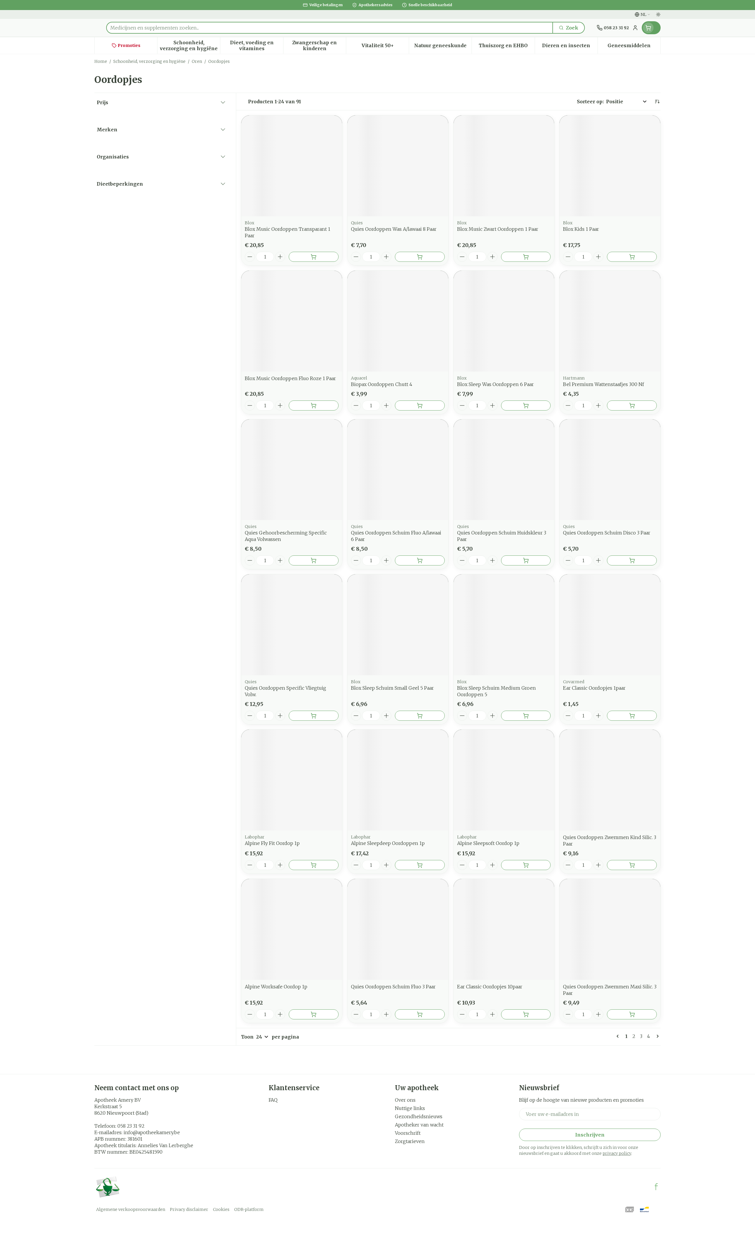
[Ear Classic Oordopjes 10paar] (504, 929)
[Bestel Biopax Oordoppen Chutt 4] (420, 405)
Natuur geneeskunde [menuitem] (443, 46)
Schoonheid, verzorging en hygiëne (149, 61)
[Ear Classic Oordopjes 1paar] (609, 624)
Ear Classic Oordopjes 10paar (489, 987)
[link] (619, 1036)
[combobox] (329, 28)
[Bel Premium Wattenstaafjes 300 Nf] (609, 321)
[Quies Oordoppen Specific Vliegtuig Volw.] (291, 624)
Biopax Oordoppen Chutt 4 (381, 384)
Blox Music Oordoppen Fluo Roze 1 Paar (290, 378)
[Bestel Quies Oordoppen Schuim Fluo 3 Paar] (420, 1014)
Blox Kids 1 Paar (581, 229)
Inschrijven (590, 1135)
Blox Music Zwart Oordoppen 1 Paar (497, 229)
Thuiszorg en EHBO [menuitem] (506, 46)
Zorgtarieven (410, 1141)
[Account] (635, 28)
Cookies (221, 1209)
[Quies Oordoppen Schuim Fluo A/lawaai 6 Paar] (397, 469)
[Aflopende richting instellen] (657, 101)
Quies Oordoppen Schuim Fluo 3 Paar (393, 987)
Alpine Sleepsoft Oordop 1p (488, 843)
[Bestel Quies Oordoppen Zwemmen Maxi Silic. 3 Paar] (632, 1014)
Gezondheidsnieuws (418, 1116)
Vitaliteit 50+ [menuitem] (385, 46)
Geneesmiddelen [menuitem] (634, 46)
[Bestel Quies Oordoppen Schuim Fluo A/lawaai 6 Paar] (420, 560)
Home (100, 61)
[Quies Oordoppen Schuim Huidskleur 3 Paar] (504, 469)
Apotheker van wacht (419, 1125)
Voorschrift (408, 1133)
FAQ (273, 1100)
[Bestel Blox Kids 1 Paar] (632, 257)
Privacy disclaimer (189, 1209)
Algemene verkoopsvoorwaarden (130, 1209)
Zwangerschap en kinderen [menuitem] (319, 45)
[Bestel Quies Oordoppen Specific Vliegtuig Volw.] (314, 716)
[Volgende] (656, 1036)
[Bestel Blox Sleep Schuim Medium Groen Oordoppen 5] (526, 716)
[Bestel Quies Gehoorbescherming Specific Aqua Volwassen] (314, 560)
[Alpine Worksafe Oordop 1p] (291, 929)
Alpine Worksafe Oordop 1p (276, 987)
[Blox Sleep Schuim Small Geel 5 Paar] (397, 624)
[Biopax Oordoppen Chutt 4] (397, 321)
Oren (197, 61)
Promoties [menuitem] (129, 45)
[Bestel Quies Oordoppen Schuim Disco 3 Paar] (632, 560)
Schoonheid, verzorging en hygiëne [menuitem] (190, 45)
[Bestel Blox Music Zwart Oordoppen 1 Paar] (526, 257)
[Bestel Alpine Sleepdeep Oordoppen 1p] (420, 865)
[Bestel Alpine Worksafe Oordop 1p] (314, 1014)
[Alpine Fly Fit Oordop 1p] (291, 780)
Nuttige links (410, 1108)
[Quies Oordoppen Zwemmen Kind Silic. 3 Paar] (609, 780)
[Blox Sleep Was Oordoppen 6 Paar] (504, 321)
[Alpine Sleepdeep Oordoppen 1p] (397, 780)
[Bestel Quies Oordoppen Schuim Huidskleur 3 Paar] (526, 560)
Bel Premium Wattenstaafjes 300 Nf (603, 384)
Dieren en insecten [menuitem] (570, 46)
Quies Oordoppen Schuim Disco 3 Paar (606, 533)
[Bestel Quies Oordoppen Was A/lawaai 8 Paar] (420, 257)
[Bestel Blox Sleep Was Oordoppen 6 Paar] (526, 405)
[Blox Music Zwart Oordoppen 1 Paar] (504, 165)
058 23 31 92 (131, 1126)
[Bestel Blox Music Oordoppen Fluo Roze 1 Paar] (314, 405)
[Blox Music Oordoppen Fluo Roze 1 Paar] (291, 321)
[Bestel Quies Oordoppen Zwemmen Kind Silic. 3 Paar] (632, 865)
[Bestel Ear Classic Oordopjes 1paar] (632, 716)
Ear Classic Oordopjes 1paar (594, 688)
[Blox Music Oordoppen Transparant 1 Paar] (291, 165)
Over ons (405, 1100)
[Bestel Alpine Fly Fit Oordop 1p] (314, 865)
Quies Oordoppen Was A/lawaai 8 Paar (393, 229)
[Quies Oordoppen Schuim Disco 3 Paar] (609, 469)
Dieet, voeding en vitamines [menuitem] (256, 45)
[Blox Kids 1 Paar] (609, 165)
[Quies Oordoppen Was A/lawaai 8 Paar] (397, 165)
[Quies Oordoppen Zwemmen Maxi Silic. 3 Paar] (609, 929)
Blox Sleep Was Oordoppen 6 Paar (495, 384)
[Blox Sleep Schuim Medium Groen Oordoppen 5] (504, 624)
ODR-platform (249, 1209)
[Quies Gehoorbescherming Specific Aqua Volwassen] (291, 469)
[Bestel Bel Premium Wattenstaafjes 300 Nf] (632, 405)
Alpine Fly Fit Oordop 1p (272, 843)
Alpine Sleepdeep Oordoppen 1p (388, 843)
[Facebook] (656, 1186)
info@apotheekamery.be (152, 1132)
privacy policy (617, 1153)
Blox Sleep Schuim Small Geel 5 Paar (392, 688)
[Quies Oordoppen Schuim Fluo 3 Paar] (397, 929)
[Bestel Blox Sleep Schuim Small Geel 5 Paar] (420, 716)
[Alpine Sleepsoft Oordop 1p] (504, 780)
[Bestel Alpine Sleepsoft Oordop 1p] (526, 865)
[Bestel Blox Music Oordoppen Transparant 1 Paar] (314, 257)
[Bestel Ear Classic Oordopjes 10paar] (526, 1014)
